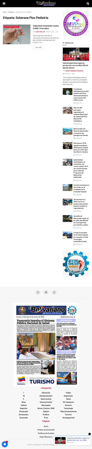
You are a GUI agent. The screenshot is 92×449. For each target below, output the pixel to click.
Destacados (24, 415)
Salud (68, 399)
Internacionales (11, 27)
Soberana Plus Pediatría (24, 12)
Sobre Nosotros (46, 437)
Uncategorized (68, 418)
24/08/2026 (67, 73)
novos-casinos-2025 (46, 408)
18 (24, 396)
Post (46, 418)
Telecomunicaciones (68, 411)
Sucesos (68, 405)
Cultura (24, 405)
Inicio (4, 12)
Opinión (46, 411)
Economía (24, 418)
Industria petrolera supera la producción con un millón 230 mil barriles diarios (75, 65)
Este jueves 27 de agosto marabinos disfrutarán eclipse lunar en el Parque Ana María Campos (81, 147)
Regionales (68, 396)
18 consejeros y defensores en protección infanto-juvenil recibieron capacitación (81, 204)
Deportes (23, 408)
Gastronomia (46, 399)
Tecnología (68, 408)
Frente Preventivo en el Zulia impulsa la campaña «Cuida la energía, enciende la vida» (81, 237)
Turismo (68, 415)
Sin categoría (68, 402)
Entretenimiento (46, 396)
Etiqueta (11, 12)
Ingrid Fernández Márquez (74, 71)
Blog (24, 402)
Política (46, 415)
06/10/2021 (50, 31)
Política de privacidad (46, 430)
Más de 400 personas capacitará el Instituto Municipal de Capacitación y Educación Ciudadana (81, 114)
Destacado (69, 58)
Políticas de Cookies (46, 433)
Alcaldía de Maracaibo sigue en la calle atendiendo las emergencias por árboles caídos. (81, 220)
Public (68, 393)
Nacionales (46, 405)
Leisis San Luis (40, 31)
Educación (46, 393)
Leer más (38, 47)
